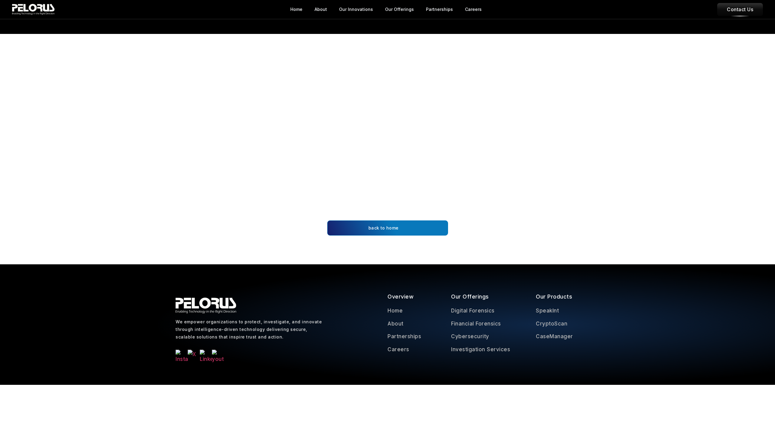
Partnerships (439, 9)
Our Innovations (356, 9)
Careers (473, 9)
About (321, 9)
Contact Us (740, 9)
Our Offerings (399, 9)
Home (296, 9)
